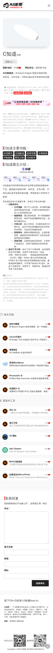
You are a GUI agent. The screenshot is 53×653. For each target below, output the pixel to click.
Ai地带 (23, 649)
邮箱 (6, 558)
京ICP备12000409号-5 (35, 649)
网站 (6, 570)
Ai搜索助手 (18, 93)
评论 (7, 508)
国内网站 (27, 93)
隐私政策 (20, 621)
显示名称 (8, 546)
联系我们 (13, 621)
